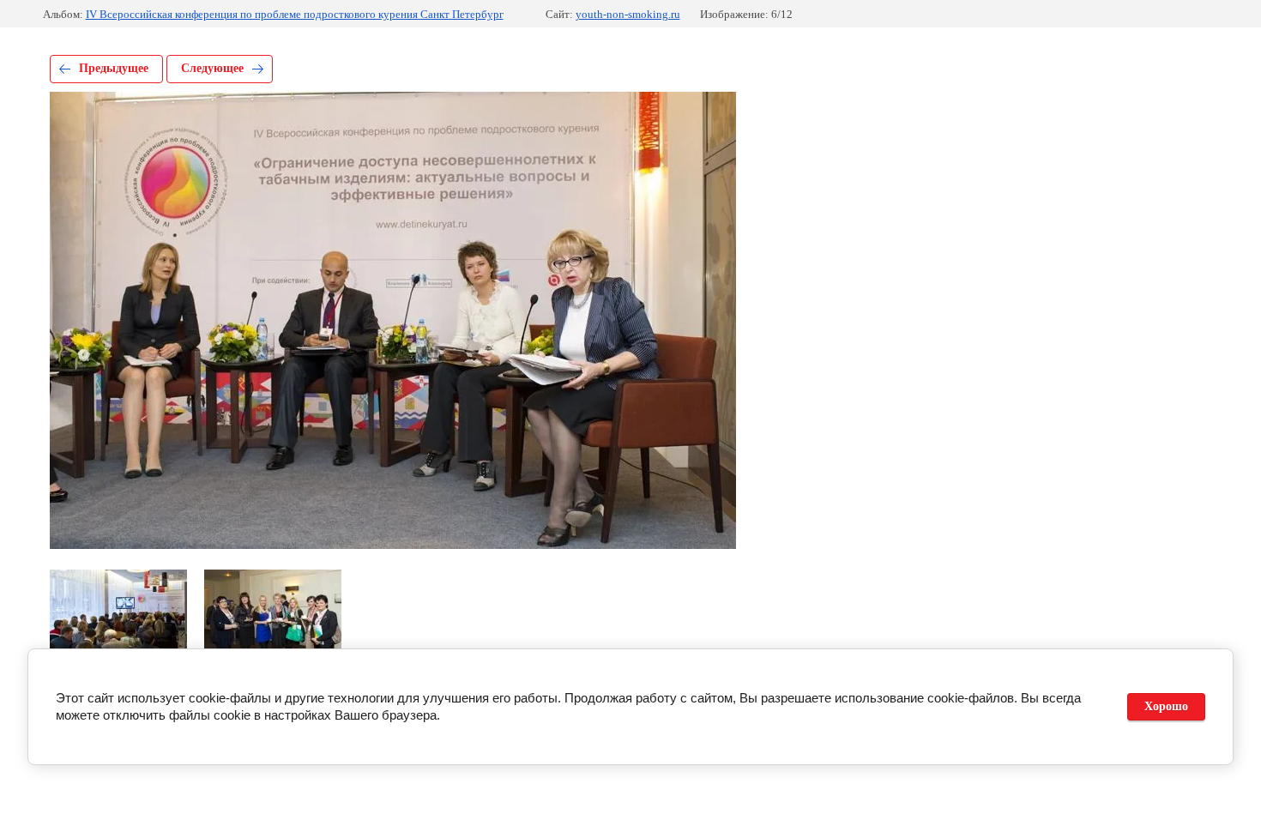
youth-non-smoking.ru (628, 14)
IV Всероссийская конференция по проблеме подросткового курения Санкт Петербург (295, 14)
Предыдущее (113, 68)
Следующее (212, 68)
